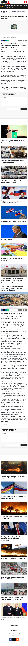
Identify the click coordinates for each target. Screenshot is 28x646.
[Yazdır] (19, 40)
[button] (21, 40)
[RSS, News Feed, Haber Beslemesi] (17, 639)
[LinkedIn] (6, 40)
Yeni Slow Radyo (14, 625)
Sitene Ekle (13, 635)
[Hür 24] (5, 2)
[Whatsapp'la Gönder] (8, 40)
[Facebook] (2, 40)
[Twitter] (4, 40)
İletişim (14, 633)
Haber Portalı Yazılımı (7, 644)
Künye (10, 633)
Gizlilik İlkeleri (20, 633)
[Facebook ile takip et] (10, 639)
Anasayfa (5, 11)
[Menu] (25, 2)
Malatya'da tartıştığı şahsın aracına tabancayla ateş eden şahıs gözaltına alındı (15, 6)
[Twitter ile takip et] (14, 639)
